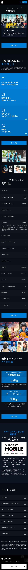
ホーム (2, 561)
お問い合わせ (18, 561)
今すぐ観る (14, 45)
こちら (23, 229)
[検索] (21, 2)
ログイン (24, 2)
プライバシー (12, 561)
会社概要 (6, 561)
